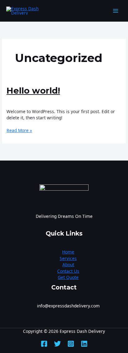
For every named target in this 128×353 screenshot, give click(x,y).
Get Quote (68, 277)
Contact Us (68, 271)
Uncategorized (51, 101)
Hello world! (33, 91)
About (68, 264)
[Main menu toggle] (115, 10)
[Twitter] (57, 343)
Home (68, 252)
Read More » (19, 130)
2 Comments (19, 101)
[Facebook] (44, 343)
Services (68, 258)
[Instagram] (70, 343)
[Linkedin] (84, 343)
